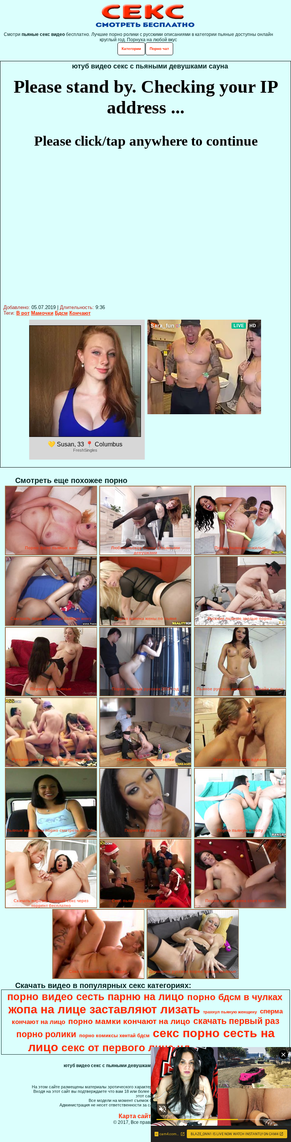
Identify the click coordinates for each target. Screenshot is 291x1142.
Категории (131, 49)
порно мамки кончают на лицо (129, 1021)
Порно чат (159, 49)
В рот (23, 313)
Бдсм (61, 313)
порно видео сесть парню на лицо (95, 996)
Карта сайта (137, 1116)
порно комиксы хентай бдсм (114, 1035)
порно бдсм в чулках (234, 997)
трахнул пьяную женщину (230, 1012)
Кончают (80, 313)
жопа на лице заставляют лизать (104, 1009)
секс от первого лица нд (125, 1047)
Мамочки (42, 313)
